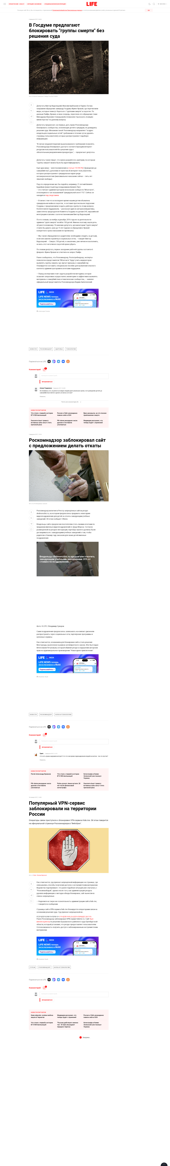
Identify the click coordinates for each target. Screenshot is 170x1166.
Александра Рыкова (44, 311)
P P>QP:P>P (65, 917)
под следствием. (52, 195)
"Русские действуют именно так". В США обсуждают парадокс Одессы (67, 1054)
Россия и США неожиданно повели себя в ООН (67, 414)
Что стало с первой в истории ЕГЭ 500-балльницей (42, 414)
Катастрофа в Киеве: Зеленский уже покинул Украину (92, 776)
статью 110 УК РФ (75, 168)
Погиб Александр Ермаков (41, 774)
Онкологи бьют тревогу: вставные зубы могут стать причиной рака (41, 422)
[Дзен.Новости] (49, 361)
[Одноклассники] (68, 361)
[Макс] (54, 361)
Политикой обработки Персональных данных (67, 10)
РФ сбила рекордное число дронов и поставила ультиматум (67, 422)
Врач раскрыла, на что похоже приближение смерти (95, 414)
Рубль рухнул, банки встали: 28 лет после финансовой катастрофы (68, 785)
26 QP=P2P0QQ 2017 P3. (81, 917)
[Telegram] (59, 361)
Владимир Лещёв (43, 676)
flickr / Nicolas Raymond (40, 875)
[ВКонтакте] (63, 361)
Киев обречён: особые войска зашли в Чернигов (42, 1046)
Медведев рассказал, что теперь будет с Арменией (93, 421)
